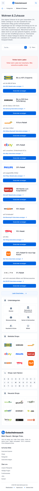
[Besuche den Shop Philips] (20, 354)
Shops (3, 454)
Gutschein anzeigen (19, 91)
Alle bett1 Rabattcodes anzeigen (12, 195)
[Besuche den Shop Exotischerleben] (31, 402)
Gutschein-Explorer (6, 451)
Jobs (2, 476)
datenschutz (29, 487)
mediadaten (9, 487)
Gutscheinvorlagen (6, 459)
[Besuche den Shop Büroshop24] (8, 363)
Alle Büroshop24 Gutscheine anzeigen (14, 217)
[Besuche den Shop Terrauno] (8, 420)
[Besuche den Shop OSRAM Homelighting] (31, 420)
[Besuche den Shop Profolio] (31, 411)
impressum (19, 487)
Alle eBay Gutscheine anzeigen (12, 153)
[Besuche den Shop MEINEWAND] (20, 411)
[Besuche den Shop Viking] (20, 363)
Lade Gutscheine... (18, 293)
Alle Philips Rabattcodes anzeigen (13, 176)
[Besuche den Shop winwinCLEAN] (8, 411)
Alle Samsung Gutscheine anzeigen (13, 108)
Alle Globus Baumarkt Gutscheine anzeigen (15, 131)
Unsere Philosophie (6, 468)
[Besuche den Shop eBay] (8, 354)
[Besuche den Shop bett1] (31, 354)
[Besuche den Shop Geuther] (20, 402)
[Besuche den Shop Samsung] (20, 345)
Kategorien (4, 457)
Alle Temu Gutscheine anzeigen (12, 259)
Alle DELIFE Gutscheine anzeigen (12, 281)
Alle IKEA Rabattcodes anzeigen (12, 86)
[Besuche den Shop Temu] (31, 363)
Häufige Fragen (5, 470)
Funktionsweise (5, 473)
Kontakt (3, 479)
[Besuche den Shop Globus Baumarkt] (31, 345)
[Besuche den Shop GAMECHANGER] (20, 420)
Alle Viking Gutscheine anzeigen (12, 240)
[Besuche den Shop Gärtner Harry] (8, 402)
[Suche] (36, 3)
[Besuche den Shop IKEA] (8, 345)
